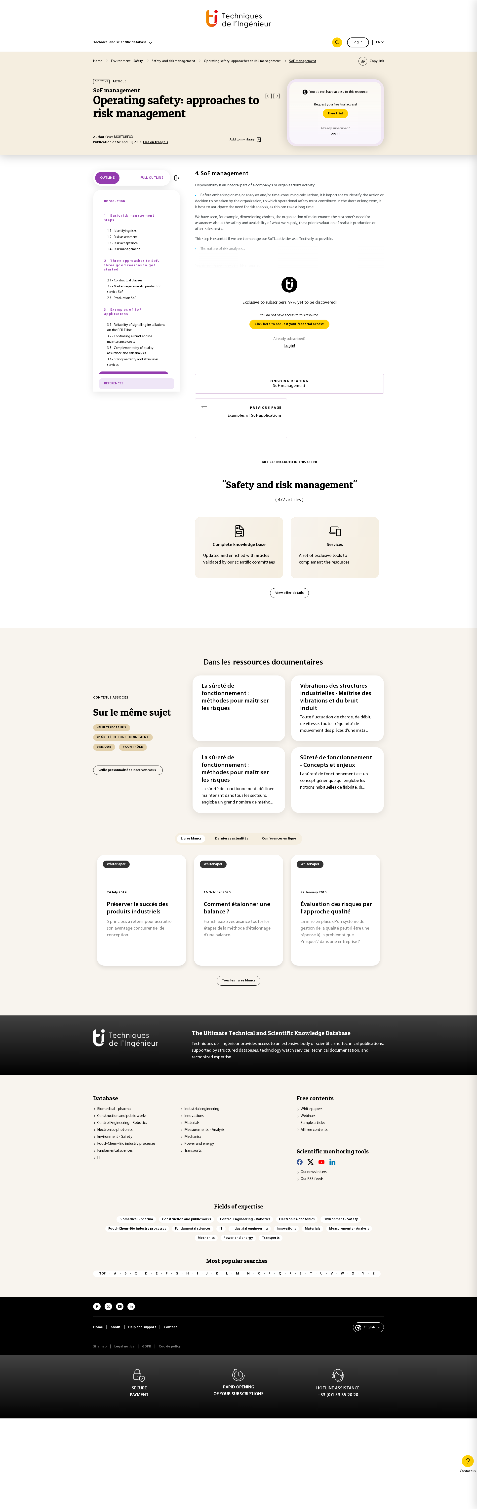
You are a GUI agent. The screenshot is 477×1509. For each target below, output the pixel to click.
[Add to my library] (259, 139)
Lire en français (155, 142)
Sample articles (313, 1123)
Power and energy (199, 1144)
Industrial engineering (201, 1109)
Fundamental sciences (115, 1151)
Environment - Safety (114, 1137)
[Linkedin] (332, 1162)
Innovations (194, 1116)
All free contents (314, 1130)
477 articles (289, 500)
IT (98, 1158)
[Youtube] (321, 1162)
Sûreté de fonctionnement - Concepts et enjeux (336, 761)
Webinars (308, 1116)
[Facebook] (300, 1162)
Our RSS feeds (312, 1179)
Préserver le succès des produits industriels (137, 908)
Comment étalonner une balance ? (237, 908)
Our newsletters (314, 1172)
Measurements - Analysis (204, 1130)
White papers (311, 1109)
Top (102, 1273)
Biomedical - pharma (114, 1109)
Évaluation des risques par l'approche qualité (336, 908)
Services (335, 545)
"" (289, 484)
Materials (191, 1123)
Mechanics (192, 1137)
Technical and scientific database (120, 42)
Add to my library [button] (242, 139)
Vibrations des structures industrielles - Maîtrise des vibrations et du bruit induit (335, 697)
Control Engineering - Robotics (122, 1123)
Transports (193, 1151)
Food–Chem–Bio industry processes (126, 1144)
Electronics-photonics (115, 1130)
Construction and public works (121, 1116)
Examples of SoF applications (255, 412)
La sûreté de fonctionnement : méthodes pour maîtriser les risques (235, 697)
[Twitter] (311, 1162)
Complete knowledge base (239, 545)
